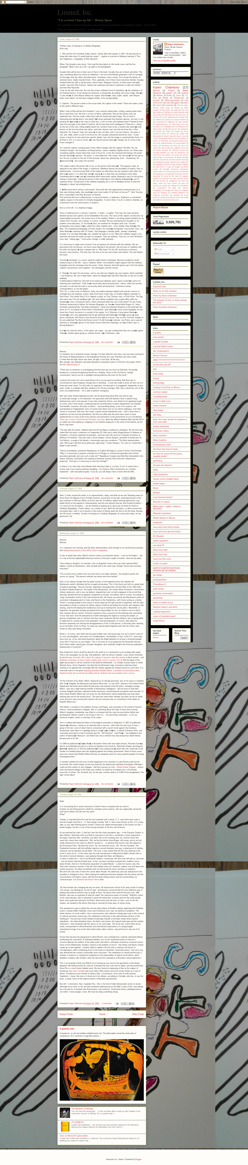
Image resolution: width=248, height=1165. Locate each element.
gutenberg (157, 461)
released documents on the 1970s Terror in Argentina (85, 550)
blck (155, 369)
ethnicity (168, 155)
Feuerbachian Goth (162, 444)
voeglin (185, 197)
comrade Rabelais (159, 152)
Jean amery (176, 124)
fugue (186, 160)
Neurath (159, 131)
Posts (159, 249)
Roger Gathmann (175, 44)
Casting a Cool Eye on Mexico (166, 387)
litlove (155, 488)
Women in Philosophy (160, 141)
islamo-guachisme (172, 100)
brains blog (158, 374)
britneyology (158, 383)
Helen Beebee (183, 122)
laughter (178, 167)
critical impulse (159, 405)
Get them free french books (165, 449)
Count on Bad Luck (161, 401)
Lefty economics (160, 474)
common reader (160, 392)
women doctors (170, 200)
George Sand (183, 117)
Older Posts (138, 1014)
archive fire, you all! (162, 364)
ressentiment (161, 188)
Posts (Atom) (107, 1022)
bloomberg (165, 145)
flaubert (179, 157)
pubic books (158, 589)
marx (168, 103)
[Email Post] (118, 342)
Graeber (167, 119)
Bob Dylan (166, 110)
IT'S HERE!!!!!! (77, 1122)
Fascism (156, 117)
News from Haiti (160, 550)
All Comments (162, 254)
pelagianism (173, 181)
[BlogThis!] (126, 342)
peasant (162, 181)
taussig (162, 197)
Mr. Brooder (158, 536)
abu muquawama (161, 351)
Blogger (138, 1159)
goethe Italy (169, 162)
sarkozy (184, 93)
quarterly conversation (163, 593)
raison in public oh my (163, 602)
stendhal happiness (178, 193)
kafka (155, 470)
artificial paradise (167, 143)
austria (155, 145)
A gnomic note (67, 1028)
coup (172, 152)
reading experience (161, 611)
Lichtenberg (167, 126)
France (171, 90)
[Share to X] (128, 342)
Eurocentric (182, 115)
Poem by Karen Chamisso (165, 295)
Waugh (165, 98)
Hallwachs (171, 122)
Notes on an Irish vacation (165, 291)
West (184, 138)
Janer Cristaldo (78, 971)
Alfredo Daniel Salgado (126, 767)
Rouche (173, 134)
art (157, 143)
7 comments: (107, 1003)
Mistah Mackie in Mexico (164, 518)
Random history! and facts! (165, 607)
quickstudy (158, 598)
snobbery (163, 193)
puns (183, 183)
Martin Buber (157, 129)
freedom (165, 160)
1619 (179, 105)
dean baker (158, 410)
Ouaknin (177, 131)
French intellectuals (169, 117)
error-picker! (158, 337)
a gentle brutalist (160, 342)
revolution (169, 105)
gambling (159, 162)
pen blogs (157, 575)
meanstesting (171, 171)
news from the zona (162, 559)
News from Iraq (160, 554)
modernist (157, 522)
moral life (167, 176)
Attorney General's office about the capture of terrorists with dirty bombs (95, 657)
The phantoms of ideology (82, 1109)
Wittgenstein (179, 98)
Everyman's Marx (161, 431)
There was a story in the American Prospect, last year (82, 419)
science (176, 190)
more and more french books (166, 527)
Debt (186, 112)
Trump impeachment (164, 138)
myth (176, 176)
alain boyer (184, 141)
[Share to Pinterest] (134, 342)
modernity (156, 176)
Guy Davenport (158, 122)
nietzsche (165, 178)
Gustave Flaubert (180, 119)
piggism (177, 103)
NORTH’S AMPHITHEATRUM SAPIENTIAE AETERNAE (166, 569)
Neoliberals (184, 129)
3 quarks (157, 332)
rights (174, 188)
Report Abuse (160, 207)
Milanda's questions (162, 513)
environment (157, 155)
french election (176, 160)
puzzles (155, 185)
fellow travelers (160, 435)
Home (102, 1014)
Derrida (158, 115)
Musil (167, 129)
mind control (181, 174)
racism (159, 105)
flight (186, 157)
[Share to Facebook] (131, 342)
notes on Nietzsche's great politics (74, 1136)
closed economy (162, 150)
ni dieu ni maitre (160, 563)
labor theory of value (163, 167)
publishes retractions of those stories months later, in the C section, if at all (91, 660)
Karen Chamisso (166, 87)
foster (157, 160)
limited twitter (159, 483)
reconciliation (183, 185)
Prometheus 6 (159, 584)
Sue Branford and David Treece (86, 879)
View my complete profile (164, 60)
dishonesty (181, 152)
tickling (170, 197)
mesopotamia (183, 171)
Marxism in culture (161, 502)
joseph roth (171, 93)
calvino (155, 148)
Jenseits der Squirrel (162, 465)
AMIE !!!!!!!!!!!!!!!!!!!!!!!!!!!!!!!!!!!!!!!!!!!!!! (169, 360)
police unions (158, 183)
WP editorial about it (71, 364)
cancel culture (166, 148)
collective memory (178, 150)
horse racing (170, 164)
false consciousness (166, 157)
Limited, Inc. (75, 12)
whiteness (158, 200)
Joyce (178, 95)
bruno (183, 145)
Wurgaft (174, 141)
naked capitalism (160, 541)
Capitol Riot (177, 110)
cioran (186, 148)
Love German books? (163, 497)
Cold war (167, 112)
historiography (158, 164)
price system (172, 183)
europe (176, 155)
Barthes (159, 95)
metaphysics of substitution (164, 174)
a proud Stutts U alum (163, 346)
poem (183, 181)
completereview (160, 396)
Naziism (174, 129)
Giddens (158, 119)
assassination (181, 143)
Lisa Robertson (180, 126)
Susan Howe (181, 136)
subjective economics (161, 195)
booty (175, 145)
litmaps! (156, 492)
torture (178, 197)
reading (173, 185)
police (185, 103)
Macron (156, 90)
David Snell (178, 112)
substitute (176, 195)
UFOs (177, 138)
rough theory (159, 620)
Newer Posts (66, 1014)
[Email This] (123, 342)
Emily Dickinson (169, 115)
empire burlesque (161, 426)
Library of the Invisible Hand (165, 479)
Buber (169, 95)
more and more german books (167, 531)
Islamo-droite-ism (162, 124)
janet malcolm (183, 164)
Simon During (168, 136)
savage (167, 190)
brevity (156, 378)
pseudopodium (159, 579)
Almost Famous (160, 355)
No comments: (107, 342)
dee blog (157, 415)
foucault (156, 100)
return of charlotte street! (164, 616)
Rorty (164, 134)
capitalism (177, 148)
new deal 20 (158, 545)
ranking (164, 185)
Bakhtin (177, 108)
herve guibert (181, 162)
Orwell (168, 131)
